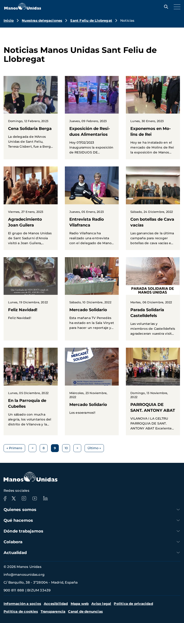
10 (67, 449)
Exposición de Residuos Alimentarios (92, 117)
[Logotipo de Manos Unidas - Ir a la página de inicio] (23, 8)
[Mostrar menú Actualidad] (178, 553)
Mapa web (80, 603)
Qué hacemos (18, 520)
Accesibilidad (56, 603)
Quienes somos (20, 509)
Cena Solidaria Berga (31, 114)
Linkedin (45, 498)
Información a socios (22, 603)
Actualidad (15, 552)
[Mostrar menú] (175, 6)
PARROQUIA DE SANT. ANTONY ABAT (153, 391)
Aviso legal (101, 603)
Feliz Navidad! (31, 291)
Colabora (13, 541)
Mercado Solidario (92, 296)
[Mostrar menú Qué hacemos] (178, 520)
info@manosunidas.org (24, 574)
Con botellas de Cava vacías (153, 208)
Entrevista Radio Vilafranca (92, 208)
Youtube (34, 498)
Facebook (5, 498)
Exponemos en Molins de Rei (153, 117)
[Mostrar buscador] (165, 7)
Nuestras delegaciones (42, 20)
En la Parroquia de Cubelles (31, 389)
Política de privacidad (133, 603)
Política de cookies (21, 611)
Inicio (9, 20)
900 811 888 (14, 590)
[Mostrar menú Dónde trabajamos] (178, 531)
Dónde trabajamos (23, 531)
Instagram (23, 498)
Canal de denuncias (85, 611)
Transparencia (53, 611)
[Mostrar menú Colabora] (178, 542)
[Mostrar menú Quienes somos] (178, 510)
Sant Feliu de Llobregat (91, 20)
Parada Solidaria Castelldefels (153, 299)
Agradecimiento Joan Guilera (31, 208)
